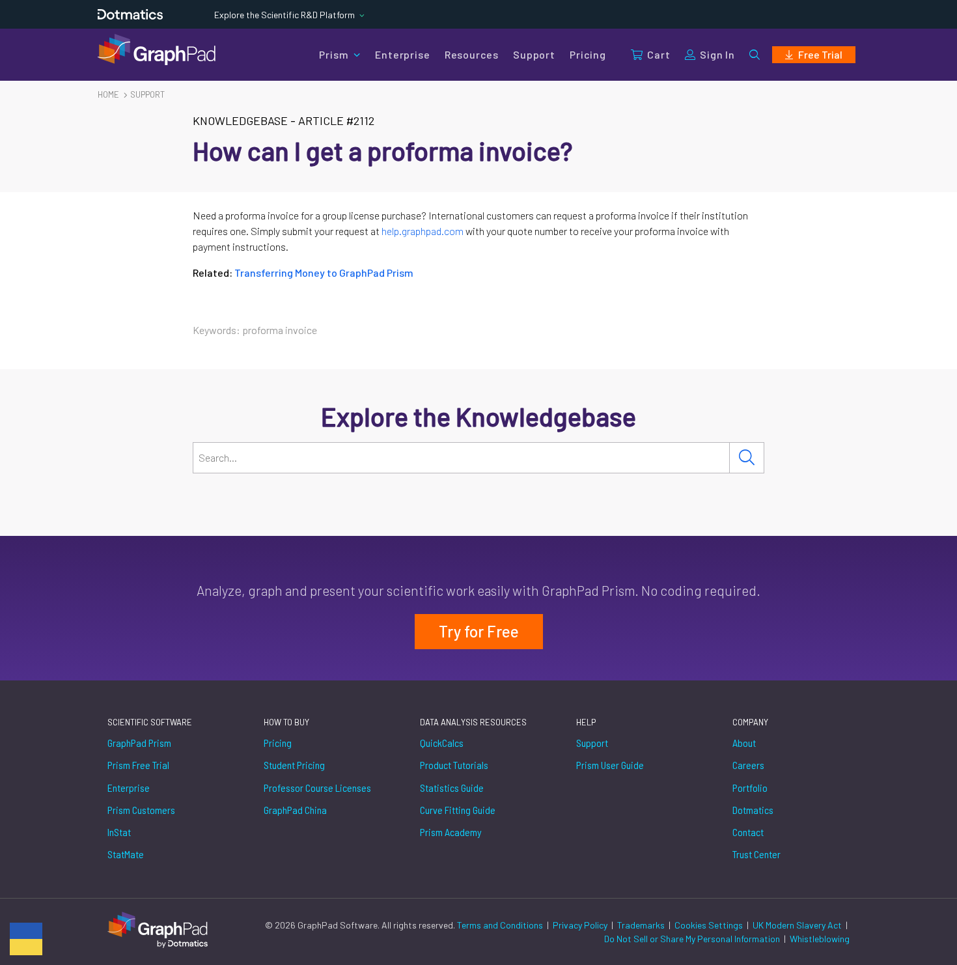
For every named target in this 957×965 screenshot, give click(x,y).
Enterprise (402, 54)
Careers (748, 765)
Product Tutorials (454, 765)
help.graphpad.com (422, 231)
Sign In (717, 54)
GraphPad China (295, 810)
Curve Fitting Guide (457, 810)
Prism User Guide (610, 765)
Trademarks (642, 924)
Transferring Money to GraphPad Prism (323, 272)
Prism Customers (141, 810)
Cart (658, 54)
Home (108, 94)
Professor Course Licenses (317, 787)
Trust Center (756, 854)
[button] (754, 55)
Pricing (588, 54)
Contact (748, 832)
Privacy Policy (581, 924)
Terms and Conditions (501, 924)
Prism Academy (451, 832)
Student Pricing (294, 765)
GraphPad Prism (139, 742)
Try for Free (479, 631)
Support (534, 54)
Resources (472, 54)
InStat (119, 832)
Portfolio (750, 787)
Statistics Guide (452, 787)
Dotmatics (752, 810)
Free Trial (820, 54)
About (744, 742)
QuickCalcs (442, 742)
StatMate (125, 854)
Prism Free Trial (138, 765)
